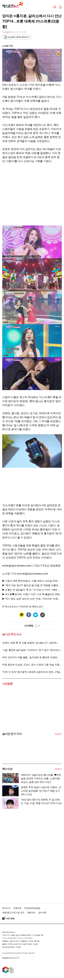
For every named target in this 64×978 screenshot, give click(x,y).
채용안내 (31, 912)
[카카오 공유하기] (21, 615)
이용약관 (17, 908)
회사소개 (6, 908)
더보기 (58, 733)
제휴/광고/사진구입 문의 (13, 912)
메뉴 (60, 7)
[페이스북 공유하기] (28, 615)
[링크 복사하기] (42, 615)
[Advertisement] (24, 855)
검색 (54, 7)
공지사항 (42, 912)
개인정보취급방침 (32, 908)
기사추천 (32, 625)
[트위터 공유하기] (35, 615)
